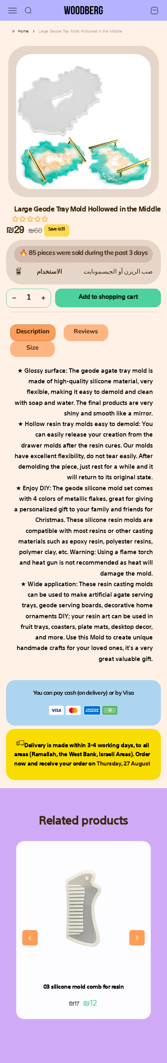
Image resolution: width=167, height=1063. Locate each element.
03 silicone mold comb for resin (83, 987)
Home (23, 31)
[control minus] (14, 298)
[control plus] (43, 298)
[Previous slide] (30, 938)
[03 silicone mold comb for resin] (83, 908)
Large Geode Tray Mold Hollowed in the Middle (80, 31)
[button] (29, 219)
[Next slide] (137, 938)
